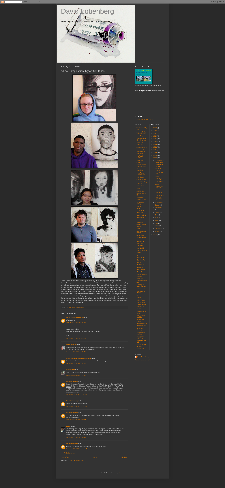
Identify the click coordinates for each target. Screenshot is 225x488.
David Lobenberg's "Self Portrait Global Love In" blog (141, 192)
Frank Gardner (141, 215)
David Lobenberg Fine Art (145, 119)
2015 (155, 139)
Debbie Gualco (141, 200)
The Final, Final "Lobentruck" (159, 171)
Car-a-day (140, 160)
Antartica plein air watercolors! (141, 139)
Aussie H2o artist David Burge (142, 148)
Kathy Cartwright (142, 250)
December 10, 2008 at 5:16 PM (76, 338)
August (157, 212)
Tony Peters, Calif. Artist (140, 337)
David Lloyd (140, 186)
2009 (155, 155)
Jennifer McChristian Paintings (140, 241)
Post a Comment (69, 453)
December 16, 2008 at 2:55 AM (76, 437)
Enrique (139, 206)
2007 (155, 235)
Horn (138, 229)
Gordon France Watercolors (141, 225)
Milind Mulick (141, 269)
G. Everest (140, 222)
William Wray (141, 348)
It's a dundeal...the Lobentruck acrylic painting (159, 195)
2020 (155, 128)
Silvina (139, 309)
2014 (155, 141)
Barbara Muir (141, 151)
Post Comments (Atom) (77, 460)
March (157, 226)
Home (95, 457)
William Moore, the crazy (141, 345)
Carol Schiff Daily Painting (75, 317)
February (158, 229)
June (157, 218)
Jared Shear (140, 235)
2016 (155, 136)
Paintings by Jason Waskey (141, 285)
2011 (155, 150)
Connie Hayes (141, 179)
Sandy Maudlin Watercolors (141, 305)
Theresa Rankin (142, 323)
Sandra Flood (141, 302)
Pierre (138, 295)
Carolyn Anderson (140, 169)
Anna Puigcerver (142, 136)
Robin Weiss (141, 300)
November (158, 202)
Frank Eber (140, 212)
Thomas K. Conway (140, 329)
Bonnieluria (140, 153)
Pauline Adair (141, 289)
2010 (155, 152)
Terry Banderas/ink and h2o (141, 315)
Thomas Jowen (141, 326)
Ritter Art (139, 297)
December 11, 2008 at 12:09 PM (76, 394)
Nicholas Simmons (139, 277)
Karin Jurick (140, 248)
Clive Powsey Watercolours (141, 173)
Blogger (121, 473)
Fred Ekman (140, 220)
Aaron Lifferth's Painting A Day (141, 132)
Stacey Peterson (142, 311)
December (158, 160)
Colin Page (140, 177)
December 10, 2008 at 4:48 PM (76, 323)
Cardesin (139, 162)
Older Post (123, 457)
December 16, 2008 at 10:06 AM (76, 449)
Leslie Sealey (141, 257)
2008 (155, 158)
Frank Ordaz (140, 217)
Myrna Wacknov (71, 344)
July (156, 215)
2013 (155, 144)
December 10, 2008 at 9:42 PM (76, 352)
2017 (155, 133)
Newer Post (65, 457)
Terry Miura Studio (140, 320)
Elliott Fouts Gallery (140, 203)
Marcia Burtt (140, 265)
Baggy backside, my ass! (159, 186)
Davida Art (140, 197)
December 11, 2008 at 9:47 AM (76, 375)
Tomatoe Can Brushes (141, 333)
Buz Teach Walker (140, 157)
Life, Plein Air (141, 260)
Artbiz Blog (140, 145)
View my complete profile (143, 360)
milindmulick (70, 370)
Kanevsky (140, 245)
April (156, 223)
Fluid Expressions (140, 209)
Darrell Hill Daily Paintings (142, 182)
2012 (155, 147)
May (156, 220)
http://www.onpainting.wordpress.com (78, 358)
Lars (138, 255)
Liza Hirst (139, 262)
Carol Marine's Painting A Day (141, 165)
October (157, 205)
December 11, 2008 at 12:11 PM (76, 420)
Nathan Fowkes (141, 274)
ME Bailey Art (141, 267)
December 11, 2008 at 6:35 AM (76, 363)
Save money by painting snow (159, 164)
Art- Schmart (140, 142)
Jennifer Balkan (141, 237)
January (158, 231)
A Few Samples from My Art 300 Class (159, 179)
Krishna (139, 253)
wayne (68, 426)
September (158, 208)
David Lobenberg (87, 11)
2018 (155, 130)
